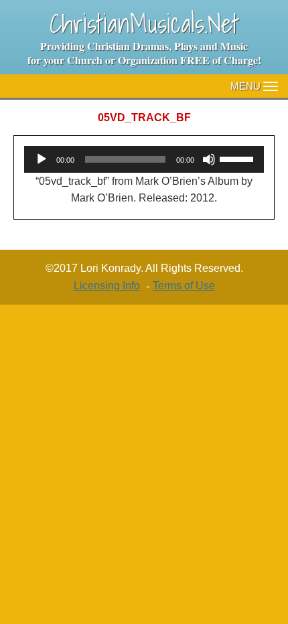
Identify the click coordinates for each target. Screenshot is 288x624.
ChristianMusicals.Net (144, 23)
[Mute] (209, 159)
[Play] (41, 159)
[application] (144, 159)
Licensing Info (107, 285)
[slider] (238, 158)
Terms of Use (184, 285)
